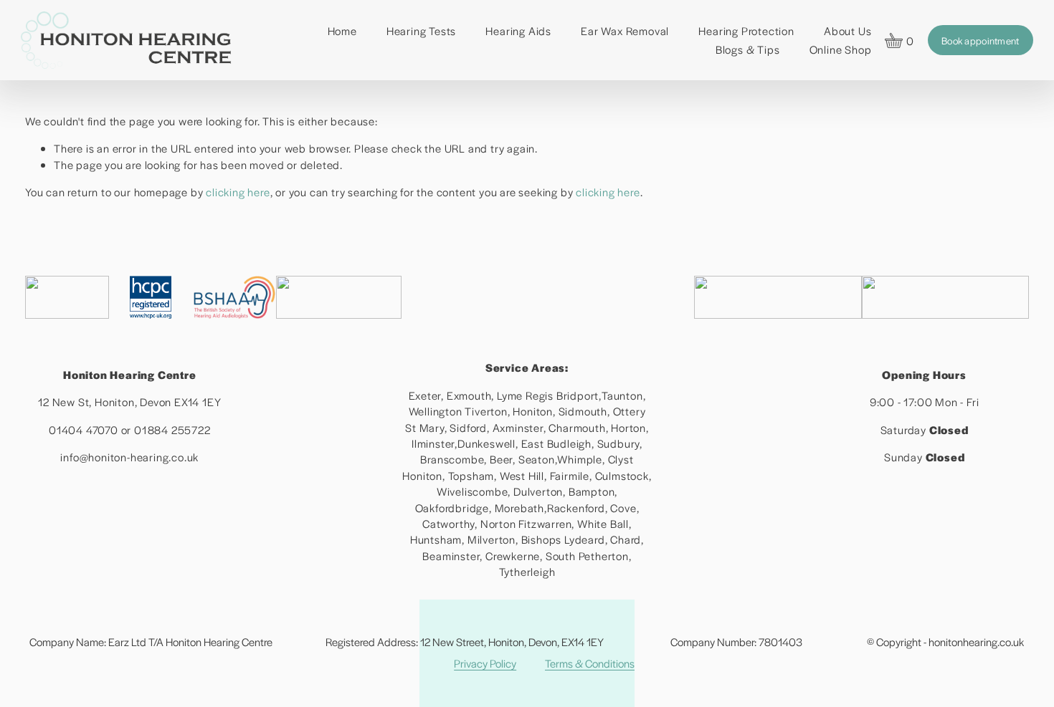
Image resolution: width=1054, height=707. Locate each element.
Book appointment (980, 40)
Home (342, 30)
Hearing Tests (421, 30)
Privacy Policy (485, 663)
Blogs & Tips (748, 49)
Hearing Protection (746, 30)
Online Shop (841, 49)
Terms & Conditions (590, 663)
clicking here (238, 191)
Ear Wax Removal (625, 30)
